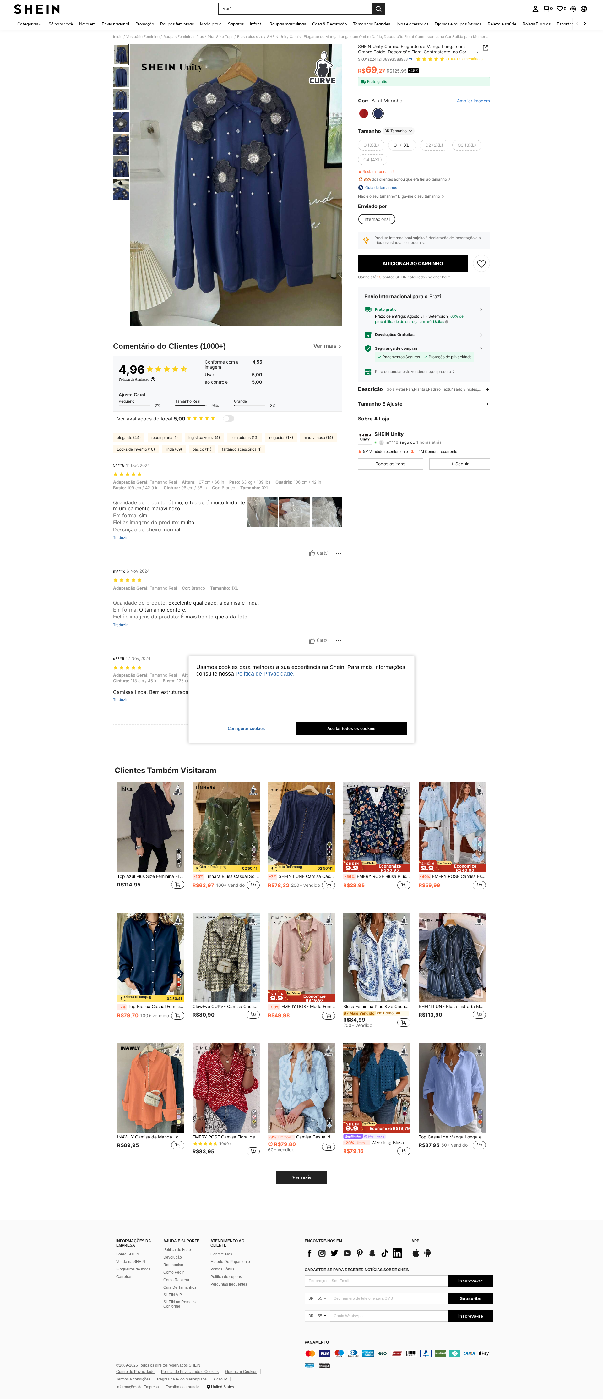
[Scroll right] (585, 24)
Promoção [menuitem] (144, 23)
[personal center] (535, 9)
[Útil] (312, 553)
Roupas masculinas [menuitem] (287, 23)
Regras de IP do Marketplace (182, 1379)
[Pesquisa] (378, 9)
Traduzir (120, 537)
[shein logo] (37, 9)
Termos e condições (133, 1379)
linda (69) (174, 449)
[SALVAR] (481, 263)
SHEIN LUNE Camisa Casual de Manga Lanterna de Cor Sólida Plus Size (302, 876)
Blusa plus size (250, 37)
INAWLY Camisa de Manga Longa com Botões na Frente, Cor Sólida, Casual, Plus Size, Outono (150, 1136)
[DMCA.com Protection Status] (324, 1365)
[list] (355, 1253)
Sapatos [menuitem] (236, 23)
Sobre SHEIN (127, 1254)
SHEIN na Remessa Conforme (180, 1304)
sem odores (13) (244, 437)
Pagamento (317, 1343)
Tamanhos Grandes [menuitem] (371, 23)
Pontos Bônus (222, 1269)
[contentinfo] (399, 1353)
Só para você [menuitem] (61, 23)
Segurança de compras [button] (396, 348)
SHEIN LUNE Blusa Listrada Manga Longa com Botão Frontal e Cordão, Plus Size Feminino (452, 1006)
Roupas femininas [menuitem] (177, 23)
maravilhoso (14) (318, 437)
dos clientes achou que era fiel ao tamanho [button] (405, 179)
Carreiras (124, 1277)
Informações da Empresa (137, 1387)
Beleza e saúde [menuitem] (502, 23)
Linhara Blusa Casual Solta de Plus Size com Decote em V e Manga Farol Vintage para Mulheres (227, 876)
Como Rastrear (176, 1280)
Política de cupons (226, 1277)
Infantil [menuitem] (256, 23)
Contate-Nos (221, 1254)
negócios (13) (281, 437)
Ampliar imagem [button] (473, 100)
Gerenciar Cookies (241, 1371)
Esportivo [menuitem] (566, 23)
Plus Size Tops (220, 37)
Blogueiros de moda (133, 1269)
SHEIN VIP (172, 1295)
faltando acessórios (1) (242, 449)
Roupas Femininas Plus (183, 37)
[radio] (363, 113)
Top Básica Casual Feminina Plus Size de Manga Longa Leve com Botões (151, 1006)
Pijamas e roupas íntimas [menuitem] (458, 23)
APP (415, 1241)
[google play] (427, 1256)
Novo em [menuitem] (87, 23)
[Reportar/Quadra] (338, 553)
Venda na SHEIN (130, 1261)
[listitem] (151, 842)
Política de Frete (177, 1250)
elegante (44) (129, 437)
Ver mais (301, 1177)
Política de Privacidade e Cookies (190, 1371)
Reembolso (173, 1265)
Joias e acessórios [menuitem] (412, 23)
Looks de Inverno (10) (136, 449)
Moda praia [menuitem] (211, 23)
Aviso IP (220, 1379)
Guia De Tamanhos (179, 1287)
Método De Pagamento (230, 1261)
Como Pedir (173, 1272)
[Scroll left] (577, 24)
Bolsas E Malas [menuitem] (537, 23)
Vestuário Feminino (143, 37)
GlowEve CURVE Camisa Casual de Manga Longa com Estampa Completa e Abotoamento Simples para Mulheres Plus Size (226, 1006)
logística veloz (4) (204, 437)
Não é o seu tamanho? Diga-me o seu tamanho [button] (399, 196)
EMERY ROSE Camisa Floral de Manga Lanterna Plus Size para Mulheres (226, 1136)
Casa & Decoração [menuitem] (329, 23)
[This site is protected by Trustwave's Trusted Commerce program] (309, 1365)
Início (117, 37)
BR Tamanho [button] (395, 131)
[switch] (228, 418)
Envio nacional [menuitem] (115, 23)
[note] (226, 868)
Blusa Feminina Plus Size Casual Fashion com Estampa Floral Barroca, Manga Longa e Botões (376, 1006)
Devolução (172, 1257)
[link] (547, 8)
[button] (573, 9)
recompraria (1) (164, 437)
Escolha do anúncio (182, 1387)
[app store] (415, 1256)
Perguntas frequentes (228, 1284)
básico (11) (202, 449)
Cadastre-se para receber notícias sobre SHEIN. (357, 1270)
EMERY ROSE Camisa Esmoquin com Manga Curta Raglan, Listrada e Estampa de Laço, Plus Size (453, 876)
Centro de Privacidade (135, 1371)
